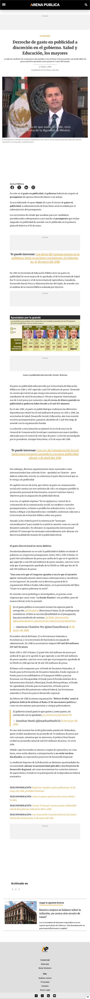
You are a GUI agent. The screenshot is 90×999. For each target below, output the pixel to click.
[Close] (59, 482)
